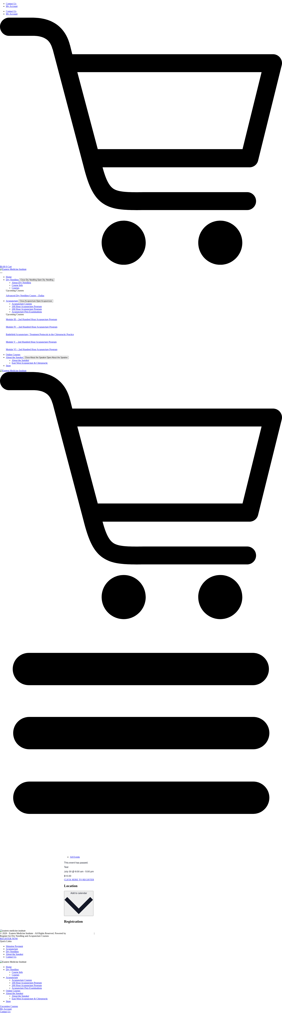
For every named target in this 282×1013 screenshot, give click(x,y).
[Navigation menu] (141, 846)
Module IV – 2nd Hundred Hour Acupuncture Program (31, 327)
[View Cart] (141, 618)
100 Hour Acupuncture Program (27, 983)
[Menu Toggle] (1, 272)
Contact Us (11, 3)
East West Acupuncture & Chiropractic (30, 998)
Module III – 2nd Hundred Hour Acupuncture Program (31, 319)
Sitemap (99, 933)
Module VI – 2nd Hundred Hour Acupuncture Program (31, 349)
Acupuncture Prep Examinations (27, 988)
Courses (15, 975)
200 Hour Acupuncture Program (27, 985)
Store (8, 1001)
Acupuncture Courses (22, 980)
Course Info (17, 972)
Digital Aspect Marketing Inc (80, 933)
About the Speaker (14, 993)
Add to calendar (78, 893)
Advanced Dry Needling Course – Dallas (25, 295)
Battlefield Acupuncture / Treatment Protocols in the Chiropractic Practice (40, 334)
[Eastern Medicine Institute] (13, 269)
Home (9, 967)
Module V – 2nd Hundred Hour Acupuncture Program (31, 342)
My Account (11, 6)
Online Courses (13, 990)
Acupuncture (12, 977)
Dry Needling (12, 969)
